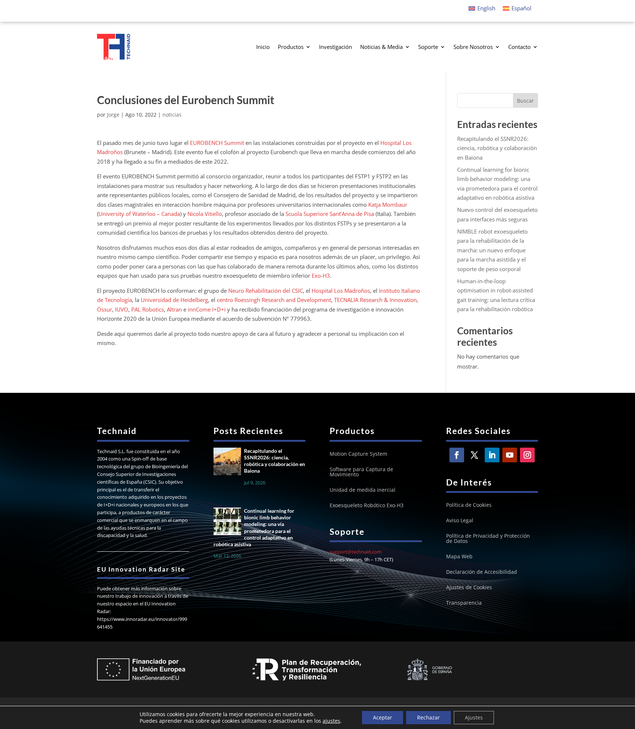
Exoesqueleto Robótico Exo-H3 (366, 506)
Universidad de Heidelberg (174, 299)
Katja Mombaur (387, 204)
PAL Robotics (147, 309)
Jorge (113, 114)
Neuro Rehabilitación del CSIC (265, 290)
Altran (174, 309)
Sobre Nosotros (473, 46)
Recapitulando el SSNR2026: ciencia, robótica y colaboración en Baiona (497, 148)
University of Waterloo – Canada (139, 213)
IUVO (121, 309)
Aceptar (382, 717)
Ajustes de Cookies (469, 588)
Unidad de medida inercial (362, 490)
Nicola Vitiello (204, 213)
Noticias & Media (381, 46)
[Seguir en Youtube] (509, 455)
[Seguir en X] (474, 455)
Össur (104, 309)
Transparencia (464, 603)
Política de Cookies (469, 505)
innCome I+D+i (207, 309)
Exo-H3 (321, 275)
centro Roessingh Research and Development (274, 299)
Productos (291, 46)
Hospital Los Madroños (341, 290)
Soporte (428, 46)
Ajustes (474, 717)
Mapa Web (459, 557)
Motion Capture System (358, 454)
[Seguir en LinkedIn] (492, 455)
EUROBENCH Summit (217, 142)
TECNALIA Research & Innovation (375, 299)
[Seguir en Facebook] (456, 455)
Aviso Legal (459, 521)
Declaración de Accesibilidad (481, 572)
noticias (172, 114)
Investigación (335, 46)
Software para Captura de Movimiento (361, 472)
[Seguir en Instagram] (527, 455)
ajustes (331, 721)
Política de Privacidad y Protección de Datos (488, 538)
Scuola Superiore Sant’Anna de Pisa (330, 213)
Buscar (525, 100)
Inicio (263, 46)
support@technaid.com (355, 551)
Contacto (519, 46)
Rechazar (428, 717)
